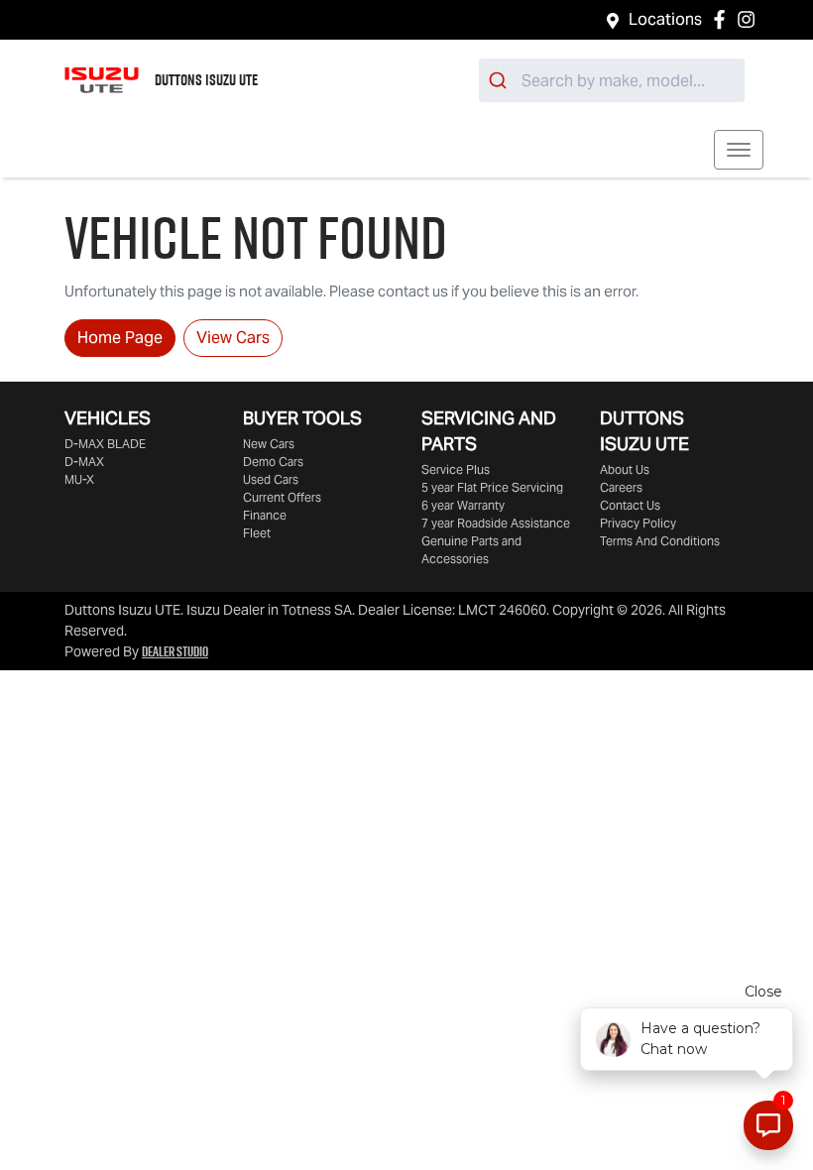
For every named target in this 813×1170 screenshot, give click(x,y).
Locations (665, 19)
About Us (624, 469)
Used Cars (270, 479)
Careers (621, 487)
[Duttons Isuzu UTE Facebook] (723, 19)
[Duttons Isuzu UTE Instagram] (750, 19)
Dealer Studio (175, 651)
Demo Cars (273, 461)
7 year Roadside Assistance (495, 523)
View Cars (233, 337)
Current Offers (282, 497)
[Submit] (500, 80)
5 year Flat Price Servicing (492, 487)
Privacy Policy (638, 523)
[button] (738, 150)
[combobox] (612, 80)
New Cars (268, 443)
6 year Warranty (463, 505)
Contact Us (630, 505)
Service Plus (455, 469)
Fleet (257, 533)
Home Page (120, 337)
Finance (265, 515)
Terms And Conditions (660, 540)
